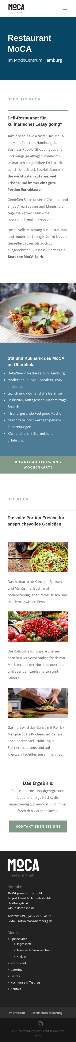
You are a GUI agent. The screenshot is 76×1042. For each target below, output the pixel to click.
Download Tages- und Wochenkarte (38, 465)
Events (15, 976)
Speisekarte (19, 939)
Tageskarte (24, 944)
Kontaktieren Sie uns (38, 826)
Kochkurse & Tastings (26, 982)
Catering (17, 970)
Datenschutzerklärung (46, 1013)
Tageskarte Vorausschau (34, 950)
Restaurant (18, 963)
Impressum (17, 1013)
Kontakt (16, 989)
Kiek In (21, 957)
